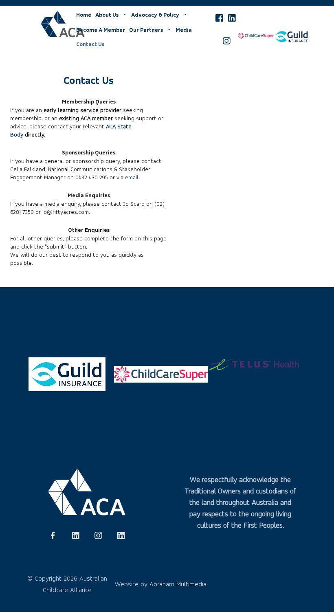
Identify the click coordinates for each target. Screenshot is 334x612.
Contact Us (90, 44)
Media (184, 29)
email (131, 177)
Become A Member (100, 29)
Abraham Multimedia (178, 584)
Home (83, 14)
